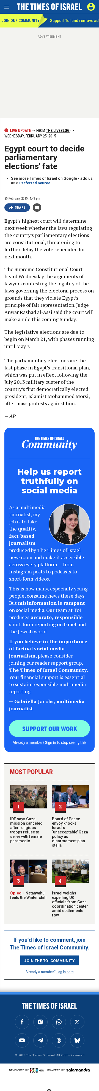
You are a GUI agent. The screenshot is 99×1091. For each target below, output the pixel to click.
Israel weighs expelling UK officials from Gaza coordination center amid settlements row (70, 904)
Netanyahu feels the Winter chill (28, 895)
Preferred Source (34, 183)
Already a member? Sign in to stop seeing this (49, 742)
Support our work (49, 728)
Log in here (65, 971)
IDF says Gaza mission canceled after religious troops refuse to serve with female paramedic (26, 830)
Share (20, 207)
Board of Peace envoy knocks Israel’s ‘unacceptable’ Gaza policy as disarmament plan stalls (70, 832)
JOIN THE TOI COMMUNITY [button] (49, 960)
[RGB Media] (38, 1070)
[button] (91, 7)
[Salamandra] (78, 1069)
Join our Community (19, 20)
